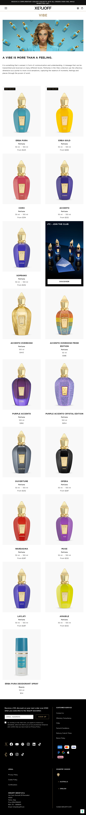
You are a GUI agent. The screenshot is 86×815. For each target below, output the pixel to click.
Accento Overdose (22, 343)
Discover (64, 281)
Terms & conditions (62, 728)
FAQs (58, 723)
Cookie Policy (12, 780)
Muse (64, 549)
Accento (64, 208)
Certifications (12, 785)
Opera (64, 481)
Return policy (60, 738)
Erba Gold (64, 141)
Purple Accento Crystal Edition (64, 414)
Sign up (42, 717)
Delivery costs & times (64, 733)
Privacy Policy (35, 727)
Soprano (21, 276)
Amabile (64, 616)
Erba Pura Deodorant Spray (21, 684)
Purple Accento (21, 414)
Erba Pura (22, 141)
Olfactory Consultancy (63, 718)
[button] (6, 8)
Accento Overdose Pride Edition (64, 344)
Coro (22, 208)
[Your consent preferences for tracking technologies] (82, 811)
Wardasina (21, 549)
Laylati (21, 616)
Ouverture (21, 481)
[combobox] (67, 782)
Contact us (60, 713)
